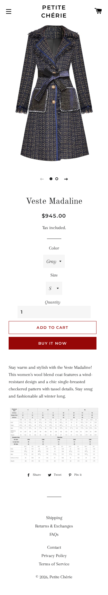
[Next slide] (66, 178)
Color (54, 248)
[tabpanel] (54, 93)
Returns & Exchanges (54, 526)
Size (54, 275)
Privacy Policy (54, 555)
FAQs (54, 534)
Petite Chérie (54, 11)
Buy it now (52, 343)
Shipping (54, 517)
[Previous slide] (42, 178)
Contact (54, 547)
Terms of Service (54, 564)
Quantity (52, 302)
